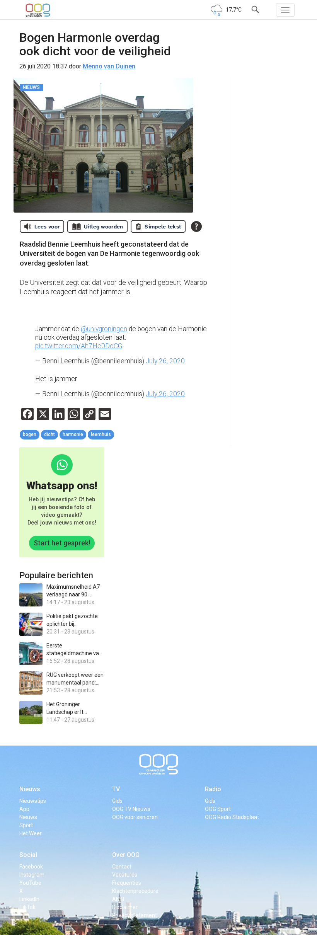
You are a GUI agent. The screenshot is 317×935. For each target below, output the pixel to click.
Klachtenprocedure (135, 891)
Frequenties (126, 883)
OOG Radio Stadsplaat (232, 817)
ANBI (118, 899)
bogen (29, 434)
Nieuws (29, 789)
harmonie (73, 434)
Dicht (49, 434)
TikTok (27, 907)
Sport (26, 825)
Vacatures (124, 875)
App (24, 809)
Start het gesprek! (62, 543)
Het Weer (30, 833)
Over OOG (126, 854)
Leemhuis (101, 434)
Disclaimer (125, 907)
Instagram (31, 875)
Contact (121, 866)
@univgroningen (104, 329)
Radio (213, 789)
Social (28, 854)
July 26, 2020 (165, 361)
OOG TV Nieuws (131, 809)
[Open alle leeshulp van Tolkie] (196, 226)
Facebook (31, 866)
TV (116, 789)
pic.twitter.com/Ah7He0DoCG (78, 346)
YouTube (30, 883)
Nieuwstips (32, 801)
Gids (117, 801)
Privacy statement (134, 915)
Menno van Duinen (109, 66)
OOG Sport (218, 809)
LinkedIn (29, 899)
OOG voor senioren (135, 817)
